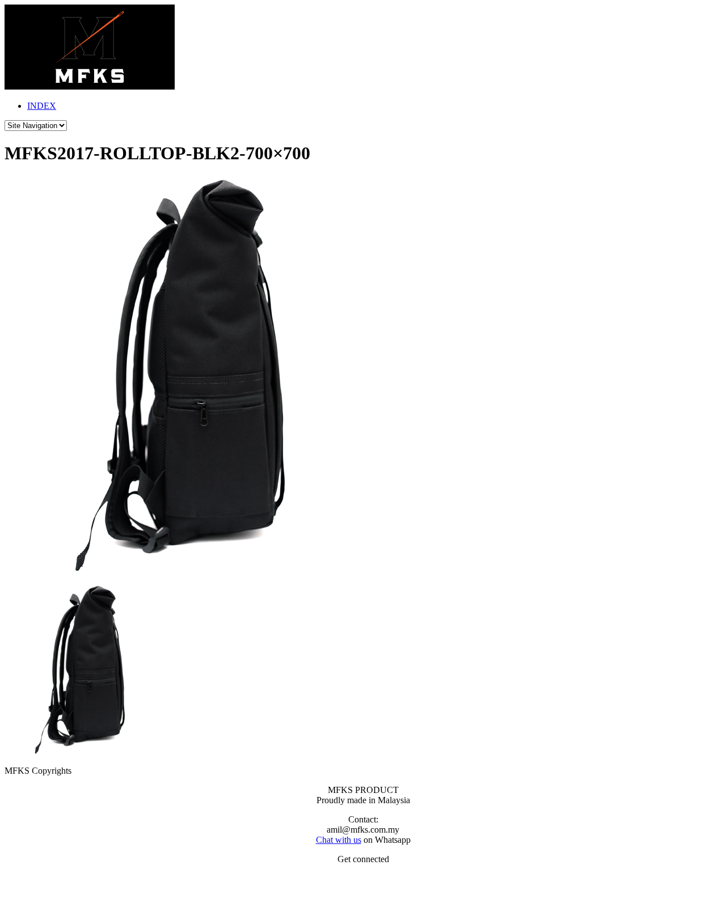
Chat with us (338, 840)
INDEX (41, 106)
